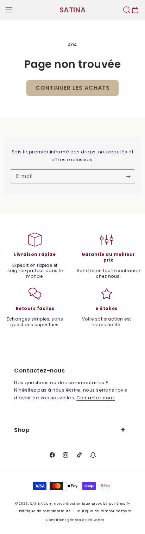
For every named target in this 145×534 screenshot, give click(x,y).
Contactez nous (95, 398)
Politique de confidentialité (45, 511)
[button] (9, 10)
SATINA (36, 503)
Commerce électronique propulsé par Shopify (87, 503)
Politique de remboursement (104, 511)
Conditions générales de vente (75, 519)
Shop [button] (22, 430)
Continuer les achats (73, 88)
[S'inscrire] (128, 176)
